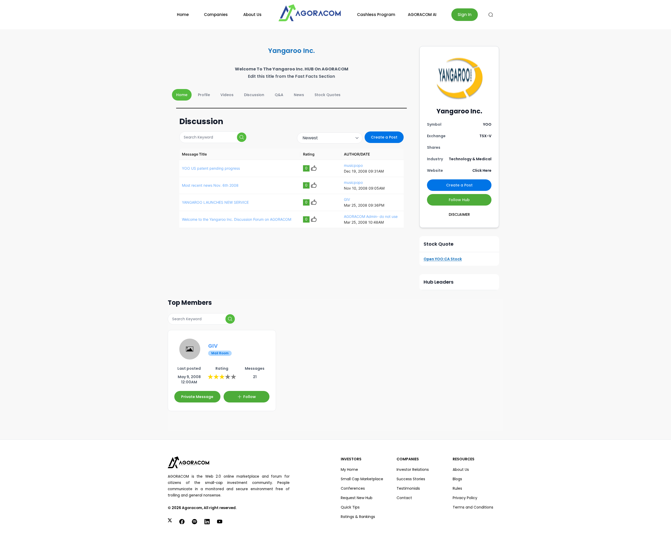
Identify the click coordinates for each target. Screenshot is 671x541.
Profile (204, 94)
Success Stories (411, 479)
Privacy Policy (465, 497)
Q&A (279, 94)
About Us (252, 14)
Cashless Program (376, 14)
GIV (347, 199)
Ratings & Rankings (358, 516)
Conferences (353, 488)
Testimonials (408, 488)
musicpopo (353, 165)
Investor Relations (413, 469)
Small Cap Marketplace (362, 479)
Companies (216, 14)
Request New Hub (356, 497)
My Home (349, 469)
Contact (404, 497)
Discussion (254, 94)
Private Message (197, 396)
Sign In (465, 15)
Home (183, 14)
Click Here (481, 170)
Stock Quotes (327, 94)
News (299, 94)
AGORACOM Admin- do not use (371, 216)
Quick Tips (350, 507)
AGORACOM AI (422, 14)
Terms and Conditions (473, 507)
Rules (457, 488)
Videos (227, 94)
